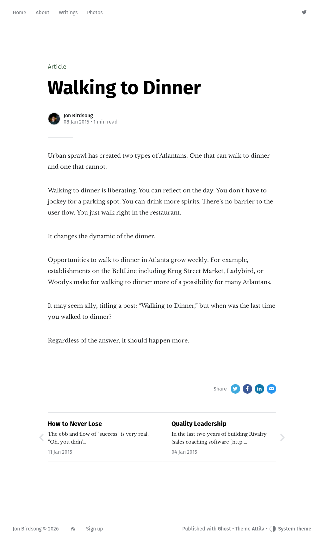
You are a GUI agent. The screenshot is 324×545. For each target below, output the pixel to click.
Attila (258, 529)
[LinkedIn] (259, 389)
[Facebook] (247, 389)
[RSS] (73, 529)
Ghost (224, 529)
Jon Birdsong (78, 115)
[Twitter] (304, 12)
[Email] (271, 389)
